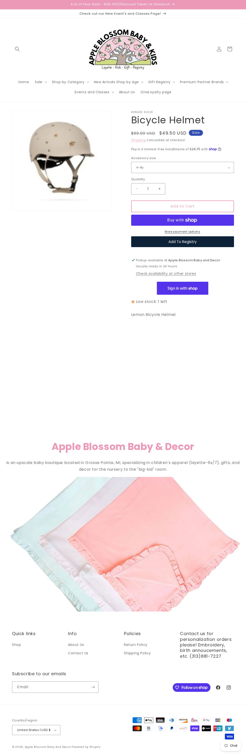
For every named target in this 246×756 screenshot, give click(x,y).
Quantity (138, 179)
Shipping (138, 140)
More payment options (182, 232)
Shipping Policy (137, 653)
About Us (76, 644)
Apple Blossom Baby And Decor (48, 747)
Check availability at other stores (166, 273)
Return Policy (136, 644)
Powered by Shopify (86, 747)
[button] (17, 49)
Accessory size (143, 158)
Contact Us (78, 653)
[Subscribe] (93, 687)
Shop (16, 644)
